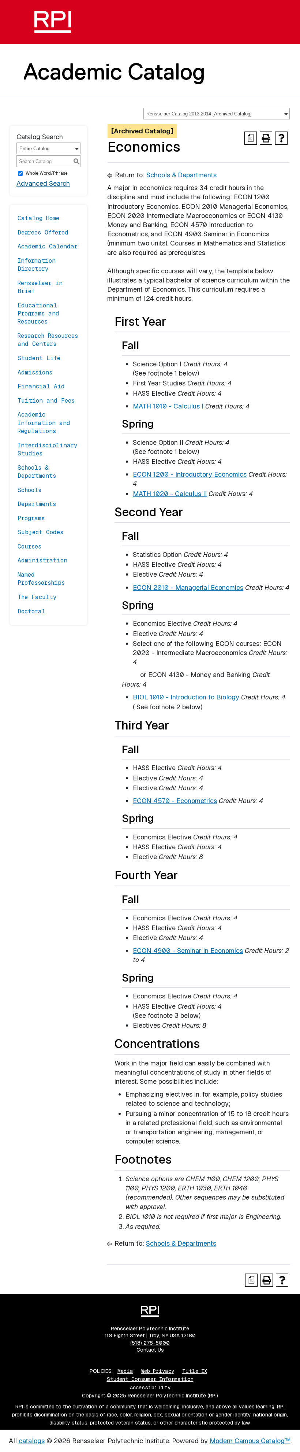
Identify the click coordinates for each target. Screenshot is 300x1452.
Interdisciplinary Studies (48, 449)
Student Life (39, 358)
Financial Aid (41, 386)
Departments (37, 504)
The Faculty (37, 597)
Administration (42, 560)
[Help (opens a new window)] (281, 138)
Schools (29, 490)
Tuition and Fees (46, 400)
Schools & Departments (37, 472)
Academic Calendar (48, 246)
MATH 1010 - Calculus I (168, 406)
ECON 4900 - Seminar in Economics (188, 950)
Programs (31, 518)
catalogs (32, 1441)
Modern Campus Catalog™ (250, 1441)
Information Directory (37, 265)
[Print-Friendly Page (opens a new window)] (266, 138)
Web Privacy (157, 1371)
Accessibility (150, 1387)
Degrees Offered (43, 232)
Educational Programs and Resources (38, 314)
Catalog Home (38, 218)
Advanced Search (43, 183)
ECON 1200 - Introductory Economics (190, 474)
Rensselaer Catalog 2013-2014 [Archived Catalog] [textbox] (199, 114)
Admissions (35, 372)
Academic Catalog (114, 71)
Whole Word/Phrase (47, 173)
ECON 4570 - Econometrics (175, 801)
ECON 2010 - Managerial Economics (188, 587)
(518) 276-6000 (150, 1343)
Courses (29, 546)
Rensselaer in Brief (40, 287)
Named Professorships (41, 579)
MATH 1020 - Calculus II (170, 493)
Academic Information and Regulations (44, 423)
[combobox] (216, 113)
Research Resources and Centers (48, 340)
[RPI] (52, 22)
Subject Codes (40, 532)
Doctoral (31, 611)
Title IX (194, 1371)
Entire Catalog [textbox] (34, 148)
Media (125, 1371)
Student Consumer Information (150, 1379)
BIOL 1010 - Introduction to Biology (186, 697)
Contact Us (150, 1349)
